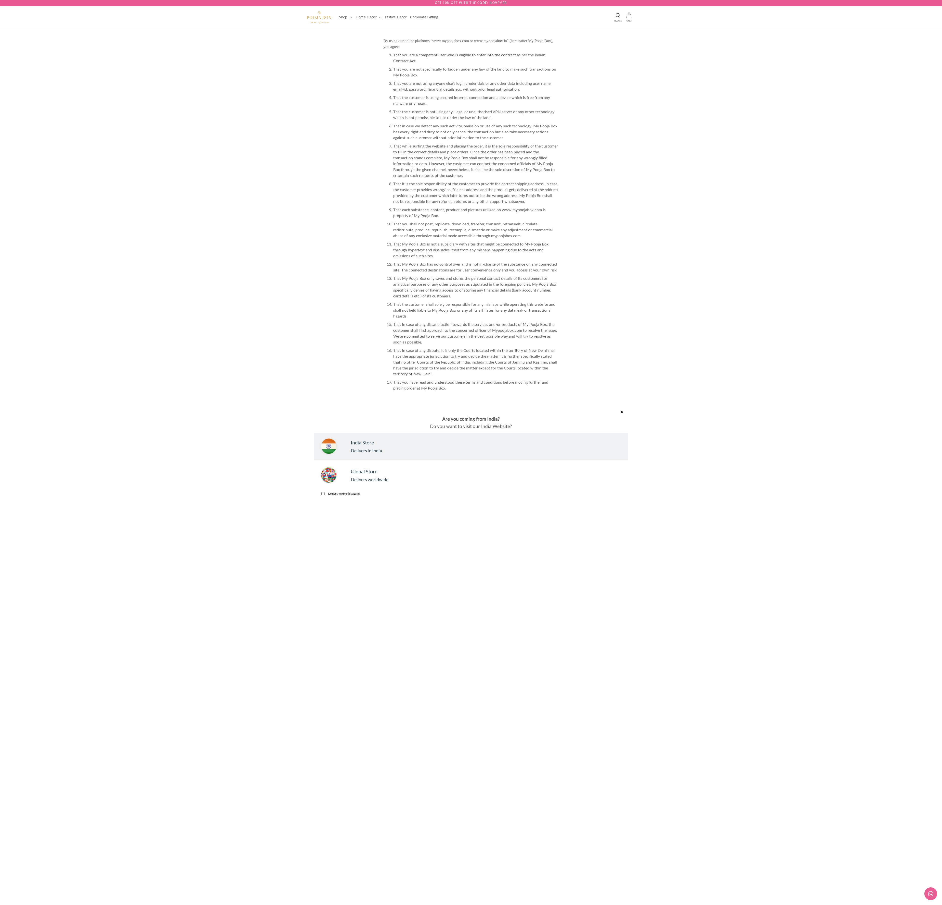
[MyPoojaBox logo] (319, 17)
